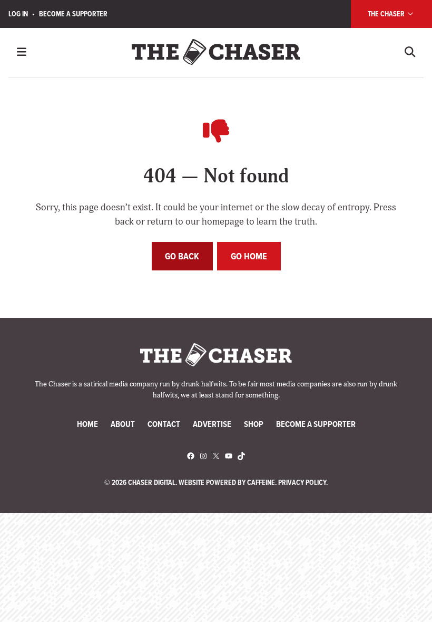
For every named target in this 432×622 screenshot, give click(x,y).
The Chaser (387, 13)
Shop (253, 423)
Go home (249, 256)
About (123, 423)
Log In (18, 13)
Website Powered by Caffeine (227, 482)
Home (87, 423)
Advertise (212, 423)
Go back (182, 256)
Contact (164, 423)
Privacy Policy (302, 482)
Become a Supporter (73, 13)
